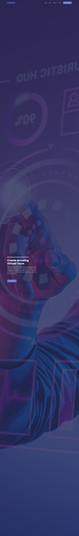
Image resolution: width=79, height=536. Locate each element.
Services (54, 2)
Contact (59, 2)
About (50, 2)
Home (46, 2)
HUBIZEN (11, 2)
